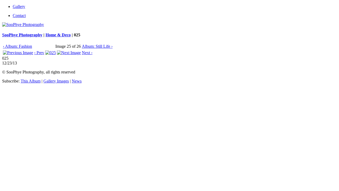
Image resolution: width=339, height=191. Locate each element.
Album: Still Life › (97, 46)
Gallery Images (56, 81)
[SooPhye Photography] (23, 24)
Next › (87, 52)
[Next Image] (69, 52)
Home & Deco (58, 35)
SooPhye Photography (22, 35)
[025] (50, 52)
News (77, 81)
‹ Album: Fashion (17, 46)
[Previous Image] (18, 52)
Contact (19, 15)
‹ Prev (39, 52)
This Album (31, 81)
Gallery (19, 6)
